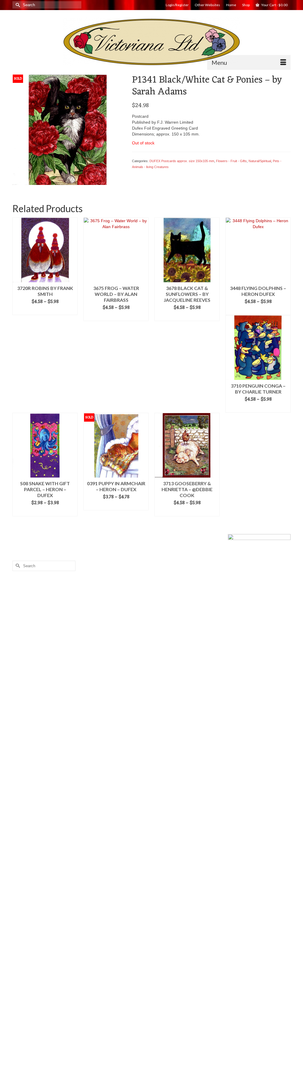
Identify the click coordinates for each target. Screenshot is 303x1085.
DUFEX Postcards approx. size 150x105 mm (181, 161)
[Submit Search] (16, 5)
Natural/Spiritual (260, 161)
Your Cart (274, 5)
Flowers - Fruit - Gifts (231, 161)
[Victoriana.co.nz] (151, 42)
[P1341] (67, 129)
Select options (45, 311)
